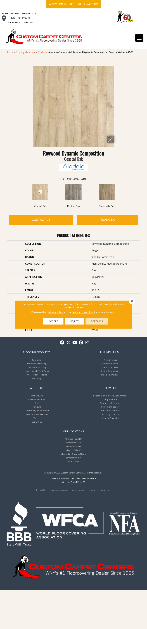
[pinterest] (81, 342)
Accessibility (41, 490)
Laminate (30, 52)
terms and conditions (83, 312)
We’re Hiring (105, 490)
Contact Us (41, 219)
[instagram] (87, 342)
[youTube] (74, 342)
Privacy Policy (78, 490)
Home (10, 52)
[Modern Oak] (73, 192)
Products (42, 52)
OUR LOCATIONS (73, 431)
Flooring (19, 52)
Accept (53, 321)
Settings (97, 321)
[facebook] (62, 342)
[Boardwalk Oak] (106, 192)
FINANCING (107, 219)
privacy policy (55, 312)
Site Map (92, 490)
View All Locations (20, 22)
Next (141, 191)
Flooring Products (37, 352)
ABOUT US (36, 388)
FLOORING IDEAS (110, 352)
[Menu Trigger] (139, 38)
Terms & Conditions (59, 490)
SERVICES (110, 388)
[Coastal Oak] (40, 192)
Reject (74, 321)
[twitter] (68, 342)
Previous (5, 191)
